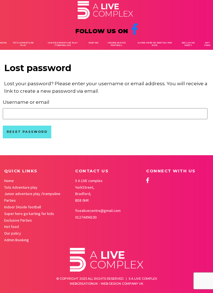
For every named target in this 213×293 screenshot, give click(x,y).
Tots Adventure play (23, 44)
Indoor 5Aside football (116, 44)
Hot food (207, 44)
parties (93, 43)
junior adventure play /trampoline (63, 44)
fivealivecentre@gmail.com (98, 210)
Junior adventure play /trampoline (32, 193)
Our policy (12, 233)
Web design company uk (122, 284)
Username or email (26, 102)
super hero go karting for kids (155, 44)
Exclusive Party (188, 44)
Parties (10, 200)
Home (3, 43)
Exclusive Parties (18, 220)
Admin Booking (16, 239)
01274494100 (86, 217)
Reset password (27, 132)
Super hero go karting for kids (29, 213)
